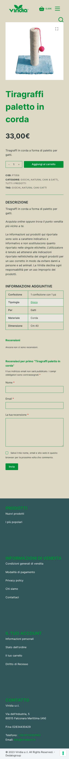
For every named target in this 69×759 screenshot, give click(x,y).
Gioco (34, 302)
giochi (16, 187)
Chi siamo (12, 588)
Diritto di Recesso (17, 664)
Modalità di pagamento (20, 572)
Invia (12, 466)
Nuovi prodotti (15, 513)
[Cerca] (60, 19)
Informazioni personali (20, 638)
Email (10, 398)
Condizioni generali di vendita (24, 563)
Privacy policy (14, 580)
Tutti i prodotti (16, 183)
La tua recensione (17, 414)
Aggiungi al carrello (43, 164)
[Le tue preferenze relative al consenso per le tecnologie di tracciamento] (63, 753)
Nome (10, 382)
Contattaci (12, 597)
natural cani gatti (34, 187)
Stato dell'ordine (16, 647)
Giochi (25, 179)
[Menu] (57, 8)
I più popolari (14, 522)
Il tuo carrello (14, 655)
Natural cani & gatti (44, 179)
